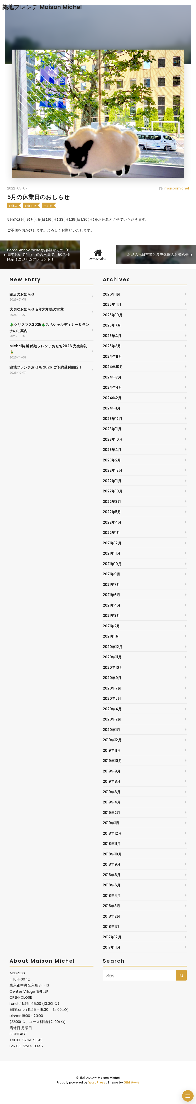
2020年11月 (112, 656)
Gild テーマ (132, 1082)
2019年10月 (112, 760)
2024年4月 (112, 387)
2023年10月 (113, 439)
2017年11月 (111, 947)
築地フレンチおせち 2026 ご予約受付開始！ (46, 367)
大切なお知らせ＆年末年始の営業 (37, 309)
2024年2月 (112, 397)
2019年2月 (111, 812)
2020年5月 (112, 698)
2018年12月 (112, 833)
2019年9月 (112, 771)
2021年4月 (112, 605)
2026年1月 (111, 294)
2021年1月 (111, 636)
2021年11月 (111, 553)
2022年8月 (112, 501)
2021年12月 (112, 543)
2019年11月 (112, 750)
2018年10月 (112, 854)
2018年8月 (112, 874)
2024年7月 (112, 377)
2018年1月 (111, 926)
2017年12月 (112, 937)
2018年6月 (112, 885)
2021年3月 (111, 615)
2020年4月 (112, 708)
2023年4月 (112, 449)
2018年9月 (112, 864)
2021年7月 (111, 584)
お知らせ (31, 206)
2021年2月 (111, 626)
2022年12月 (112, 470)
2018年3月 (111, 905)
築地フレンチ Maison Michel (42, 7)
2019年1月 (111, 822)
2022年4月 (112, 522)
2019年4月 (112, 802)
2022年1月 (111, 532)
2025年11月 (112, 304)
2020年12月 (113, 646)
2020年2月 (112, 719)
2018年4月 (112, 895)
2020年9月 (112, 677)
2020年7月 (112, 688)
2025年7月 (112, 325)
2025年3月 (112, 345)
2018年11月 (112, 843)
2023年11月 (112, 428)
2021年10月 (112, 563)
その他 (48, 206)
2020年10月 (113, 667)
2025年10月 (113, 314)
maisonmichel (176, 188)
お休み (13, 206)
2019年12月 (112, 739)
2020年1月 (111, 729)
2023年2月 (112, 460)
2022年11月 (112, 480)
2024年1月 (112, 408)
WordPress (96, 1082)
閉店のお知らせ (22, 294)
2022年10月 (113, 491)
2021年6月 (111, 594)
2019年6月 (112, 791)
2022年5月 (112, 511)
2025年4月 (112, 335)
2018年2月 (111, 916)
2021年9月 (111, 574)
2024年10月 (113, 366)
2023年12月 (112, 418)
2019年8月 (112, 781)
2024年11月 (112, 356)
